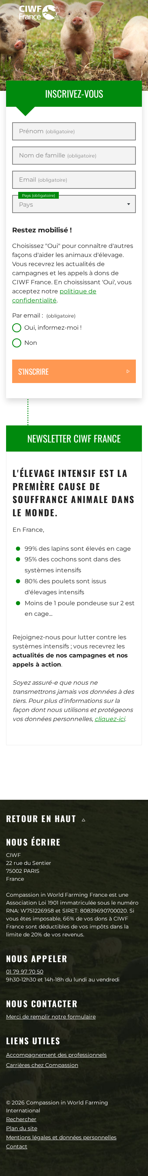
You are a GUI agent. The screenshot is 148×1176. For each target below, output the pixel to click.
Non (30, 342)
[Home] (39, 13)
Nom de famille (57, 156)
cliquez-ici (109, 719)
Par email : (44, 315)
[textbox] (74, 205)
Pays (38, 195)
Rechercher (21, 1119)
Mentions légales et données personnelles (61, 1137)
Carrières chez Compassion (42, 1065)
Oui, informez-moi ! (53, 327)
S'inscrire (33, 371)
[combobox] (74, 204)
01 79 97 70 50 (24, 971)
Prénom (47, 131)
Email (43, 180)
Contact (16, 1146)
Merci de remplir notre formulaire (51, 1016)
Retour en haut (42, 818)
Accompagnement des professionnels (56, 1054)
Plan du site (21, 1128)
